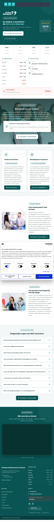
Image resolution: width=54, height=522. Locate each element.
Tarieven (3, 502)
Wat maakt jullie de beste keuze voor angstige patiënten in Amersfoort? (23, 365)
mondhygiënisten (18, 118)
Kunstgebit (4, 497)
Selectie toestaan (27, 276)
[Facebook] (29, 503)
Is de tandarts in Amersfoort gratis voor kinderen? (17, 378)
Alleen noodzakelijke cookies (10, 276)
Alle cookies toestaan (44, 276)
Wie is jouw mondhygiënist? (39, 187)
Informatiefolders (5, 505)
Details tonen (46, 271)
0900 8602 (32, 499)
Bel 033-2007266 (10, 38)
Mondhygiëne (4, 494)
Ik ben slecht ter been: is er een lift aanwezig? (16, 384)
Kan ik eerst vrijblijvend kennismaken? (14, 346)
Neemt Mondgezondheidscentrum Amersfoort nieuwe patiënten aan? (22, 340)
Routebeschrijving (6, 480)
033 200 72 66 (33, 491)
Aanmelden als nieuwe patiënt (14, 33)
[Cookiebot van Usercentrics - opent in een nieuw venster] (46, 244)
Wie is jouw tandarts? (11, 187)
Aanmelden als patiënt (6, 507)
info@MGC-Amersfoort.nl (36, 494)
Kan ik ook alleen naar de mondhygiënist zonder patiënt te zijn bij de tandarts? (25, 371)
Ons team (4, 499)
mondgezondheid (8, 114)
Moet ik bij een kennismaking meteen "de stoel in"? (17, 352)
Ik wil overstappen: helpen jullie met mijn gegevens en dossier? (20, 359)
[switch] (20, 266)
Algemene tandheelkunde (7, 491)
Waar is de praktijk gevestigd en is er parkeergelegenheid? (19, 390)
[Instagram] (33, 503)
